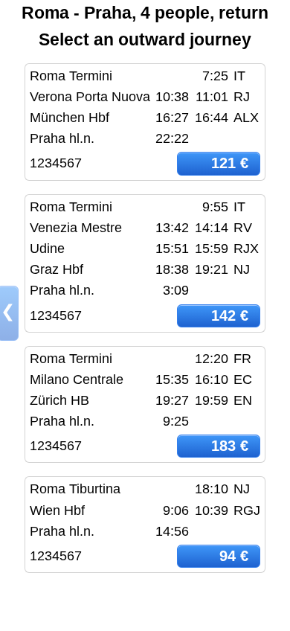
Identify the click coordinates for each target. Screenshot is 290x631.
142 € (229, 315)
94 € (233, 556)
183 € (229, 446)
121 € (229, 163)
